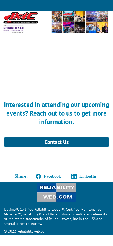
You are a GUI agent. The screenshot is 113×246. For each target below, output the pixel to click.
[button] (47, 176)
